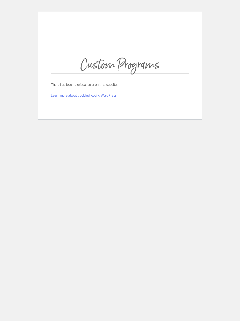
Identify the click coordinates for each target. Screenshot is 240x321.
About (138, 24)
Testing (132, 49)
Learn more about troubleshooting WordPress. (84, 95)
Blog (172, 31)
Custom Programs (139, 39)
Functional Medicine (162, 24)
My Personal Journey (148, 32)
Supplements (136, 59)
